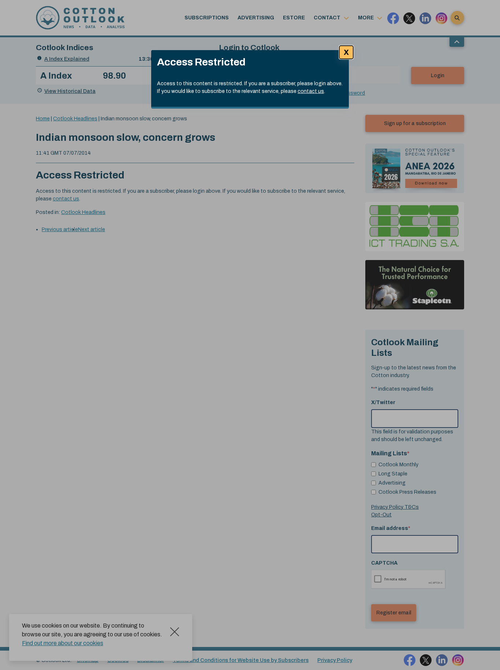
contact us (311, 91)
